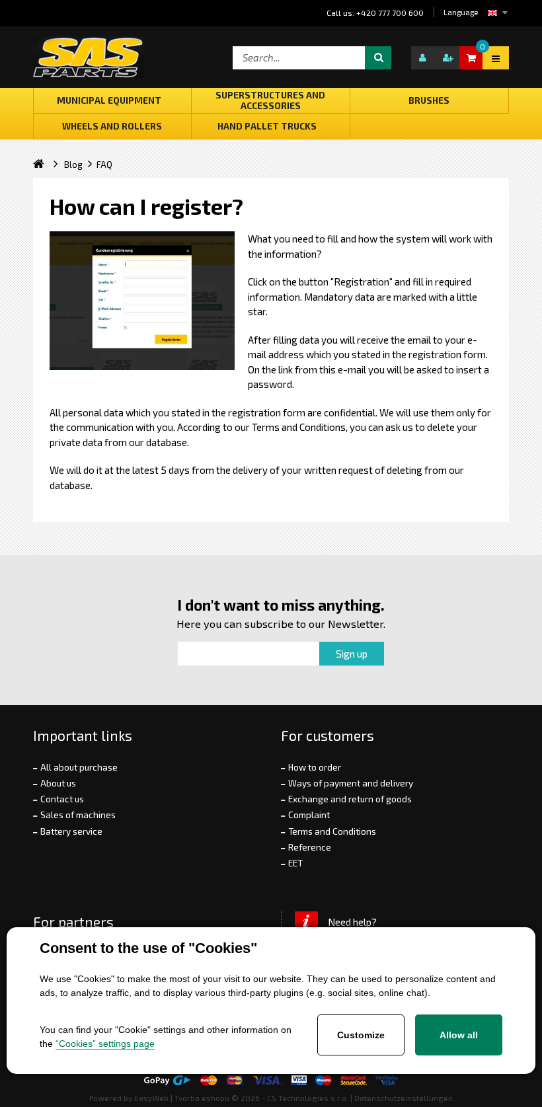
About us (58, 783)
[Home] (48, 164)
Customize (361, 1035)
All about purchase (79, 767)
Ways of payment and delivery (350, 783)
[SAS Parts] (88, 57)
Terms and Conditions (332, 831)
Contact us (62, 799)
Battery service (71, 831)
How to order (314, 767)
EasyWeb (151, 1097)
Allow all (459, 1035)
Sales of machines (78, 815)
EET (295, 863)
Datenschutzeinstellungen (403, 1097)
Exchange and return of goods (350, 799)
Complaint (309, 815)
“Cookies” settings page (105, 1043)
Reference (309, 847)
